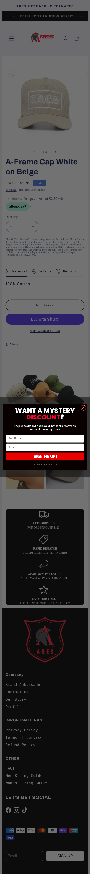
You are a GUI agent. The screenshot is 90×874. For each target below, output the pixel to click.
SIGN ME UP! (45, 456)
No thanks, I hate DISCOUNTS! (45, 464)
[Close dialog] (83, 407)
